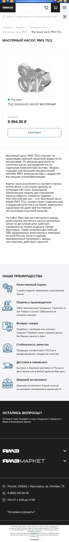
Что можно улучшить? (21, 512)
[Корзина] (55, 7)
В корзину (34, 132)
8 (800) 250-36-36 (18, 493)
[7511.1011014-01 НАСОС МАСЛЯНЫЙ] (34, 78)
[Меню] (64, 7)
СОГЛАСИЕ (34, 533)
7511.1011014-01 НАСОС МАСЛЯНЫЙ (32, 104)
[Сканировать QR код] (64, 16)
